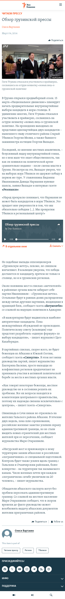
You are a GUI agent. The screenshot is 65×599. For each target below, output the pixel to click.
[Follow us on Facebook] (5, 569)
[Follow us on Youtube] (20, 569)
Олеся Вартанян (11, 27)
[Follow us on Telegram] (34, 569)
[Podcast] (49, 569)
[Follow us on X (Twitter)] (12, 569)
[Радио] (32, 595)
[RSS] (41, 569)
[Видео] (14, 595)
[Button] (55, 40)
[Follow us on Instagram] (27, 569)
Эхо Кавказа (15, 229)
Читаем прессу (12, 13)
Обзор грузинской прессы (22, 224)
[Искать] (51, 595)
